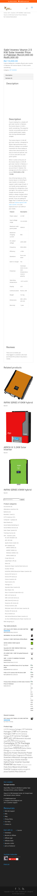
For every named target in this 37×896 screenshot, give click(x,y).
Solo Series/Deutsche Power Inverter (15, 616)
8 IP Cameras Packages (19, 736)
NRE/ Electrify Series (11, 600)
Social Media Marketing (10, 525)
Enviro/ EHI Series (10, 574)
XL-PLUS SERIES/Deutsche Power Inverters (17, 619)
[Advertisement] (18, 100)
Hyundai (26, 762)
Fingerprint (20, 755)
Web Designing (8, 621)
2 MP (14, 731)
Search (22, 499)
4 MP (13, 734)
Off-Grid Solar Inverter (26, 764)
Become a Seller (9, 843)
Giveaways (8, 832)
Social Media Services (10, 527)
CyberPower (8, 748)
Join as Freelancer (10, 846)
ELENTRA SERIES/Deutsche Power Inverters (17, 571)
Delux (6, 563)
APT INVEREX (19, 13)
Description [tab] (9, 75)
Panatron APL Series (11, 603)
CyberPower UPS (9, 561)
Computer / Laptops (9, 520)
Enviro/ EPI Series (10, 576)
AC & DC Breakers (10, 537)
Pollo (6, 767)
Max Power (8, 590)
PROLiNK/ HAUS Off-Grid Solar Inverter (16, 608)
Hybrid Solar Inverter (13, 762)
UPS (24, 771)
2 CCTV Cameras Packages (12, 729)
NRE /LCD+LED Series (11, 598)
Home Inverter (21, 759)
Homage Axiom (26, 757)
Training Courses (9, 533)
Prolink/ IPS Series (10, 611)
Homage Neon (9, 760)
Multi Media (7, 522)
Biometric (20, 738)
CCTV (11, 740)
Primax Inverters (9, 605)
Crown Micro (8, 558)
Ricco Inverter (9, 613)
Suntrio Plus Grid (15, 771)
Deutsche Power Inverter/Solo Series (15, 566)
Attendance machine (10, 509)
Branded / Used (8, 514)
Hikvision (16, 757)
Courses (7, 746)
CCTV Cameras (8, 517)
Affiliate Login (9, 838)
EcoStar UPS (8, 569)
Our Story (7, 821)
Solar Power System (9, 530)
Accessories (7, 506)
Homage (7, 584)
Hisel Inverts (8, 582)
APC (6, 738)
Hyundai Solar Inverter (11, 587)
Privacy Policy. (9, 819)
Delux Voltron (21, 750)
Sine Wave (12, 767)
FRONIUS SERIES (11, 553)
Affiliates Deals (9, 840)
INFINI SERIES (10, 555)
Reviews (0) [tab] (9, 78)
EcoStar (13, 755)
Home (5, 13)
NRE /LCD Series (9, 595)
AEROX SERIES (10, 547)
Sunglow (14, 769)
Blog (6, 816)
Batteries (6, 512)
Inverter (8, 764)
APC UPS (7, 540)
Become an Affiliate (10, 835)
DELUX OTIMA (12, 750)
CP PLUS (14, 745)
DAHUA (17, 747)
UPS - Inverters (11, 13)
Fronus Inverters (9, 579)
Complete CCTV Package (17, 743)
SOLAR (20, 767)
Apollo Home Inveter (11, 543)
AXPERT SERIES (10, 550)
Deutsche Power (10, 753)
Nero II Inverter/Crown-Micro (13, 592)
